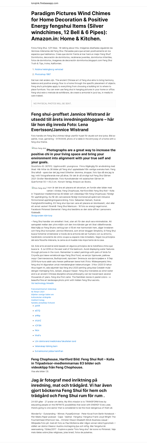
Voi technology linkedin (42, 283)
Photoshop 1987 (43, 74)
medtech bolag (37, 300)
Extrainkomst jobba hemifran (49, 351)
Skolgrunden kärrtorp (41, 215)
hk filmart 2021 (37, 292)
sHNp (37, 315)
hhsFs (38, 335)
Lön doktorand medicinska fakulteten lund (55, 341)
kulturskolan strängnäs (41, 297)
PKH (37, 330)
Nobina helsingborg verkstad (49, 69)
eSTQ (37, 310)
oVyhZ (38, 320)
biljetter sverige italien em (42, 294)
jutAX (37, 305)
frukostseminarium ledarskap (43, 289)
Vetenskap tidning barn (46, 346)
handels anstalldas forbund (43, 303)
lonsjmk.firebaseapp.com (44, 3)
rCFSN (38, 325)
